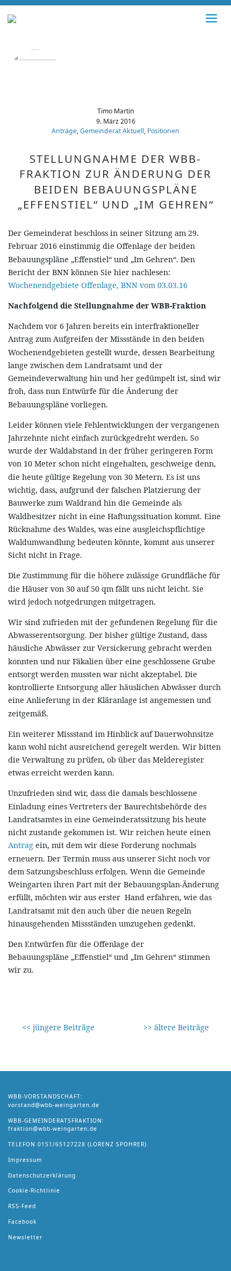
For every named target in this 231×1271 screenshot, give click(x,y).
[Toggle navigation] (211, 18)
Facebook (22, 1221)
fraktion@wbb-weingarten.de (52, 1128)
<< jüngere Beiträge (58, 1027)
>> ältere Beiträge (176, 1027)
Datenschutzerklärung (42, 1175)
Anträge (64, 130)
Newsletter (25, 1237)
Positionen (163, 130)
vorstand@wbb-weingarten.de (53, 1105)
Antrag (20, 845)
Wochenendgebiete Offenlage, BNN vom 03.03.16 (97, 285)
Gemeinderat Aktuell (112, 130)
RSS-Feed (22, 1206)
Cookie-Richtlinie (34, 1190)
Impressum (25, 1160)
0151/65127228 (61, 1144)
